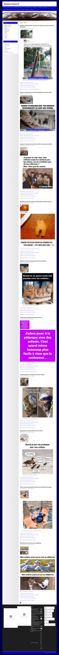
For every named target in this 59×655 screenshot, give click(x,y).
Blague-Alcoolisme (7, 26)
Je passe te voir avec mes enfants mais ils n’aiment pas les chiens (36, 144)
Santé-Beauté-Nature (27, 7)
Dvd (5, 46)
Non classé (6, 51)
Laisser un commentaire (24, 89)
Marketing (27, 9)
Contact (32, 9)
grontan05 (28, 28)
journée (33, 314)
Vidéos (6, 38)
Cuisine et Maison (7, 45)
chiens (30, 198)
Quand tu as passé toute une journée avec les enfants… (33, 261)
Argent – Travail (14, 7)
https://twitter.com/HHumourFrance (27, 85)
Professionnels (20, 7)
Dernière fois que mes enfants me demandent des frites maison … (36, 201)
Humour (33, 28)
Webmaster (46, 7)
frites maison (33, 257)
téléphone (33, 600)
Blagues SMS (7, 28)
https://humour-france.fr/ (29, 82)
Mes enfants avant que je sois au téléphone (30, 543)
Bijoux (5, 43)
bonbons (30, 427)
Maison (23, 9)
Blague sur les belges (8, 24)
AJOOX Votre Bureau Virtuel (7, 9)
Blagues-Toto (7, 31)
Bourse (15, 9)
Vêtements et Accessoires (8, 52)
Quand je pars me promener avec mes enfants (31, 430)
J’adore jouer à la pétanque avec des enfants (31, 317)
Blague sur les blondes (8, 25)
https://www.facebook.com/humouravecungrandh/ (31, 83)
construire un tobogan (32, 89)
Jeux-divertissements (8, 48)
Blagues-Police (7, 30)
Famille (6, 47)
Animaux (18, 9)
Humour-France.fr (11, 4)
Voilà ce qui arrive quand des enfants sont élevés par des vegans (36, 487)
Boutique (8, 7)
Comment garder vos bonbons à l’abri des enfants (32, 374)
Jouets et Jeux (7, 49)
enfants (37, 89)
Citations (6, 32)
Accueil (4, 7)
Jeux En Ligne (35, 7)
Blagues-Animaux (7, 29)
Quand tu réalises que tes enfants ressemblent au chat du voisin (35, 92)
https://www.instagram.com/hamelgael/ (29, 138)
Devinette (6, 33)
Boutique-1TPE (7, 44)
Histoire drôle (7, 35)
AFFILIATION (40, 7)
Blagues (6, 27)
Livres (5, 50)
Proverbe (6, 37)
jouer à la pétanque (34, 371)
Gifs (5, 34)
